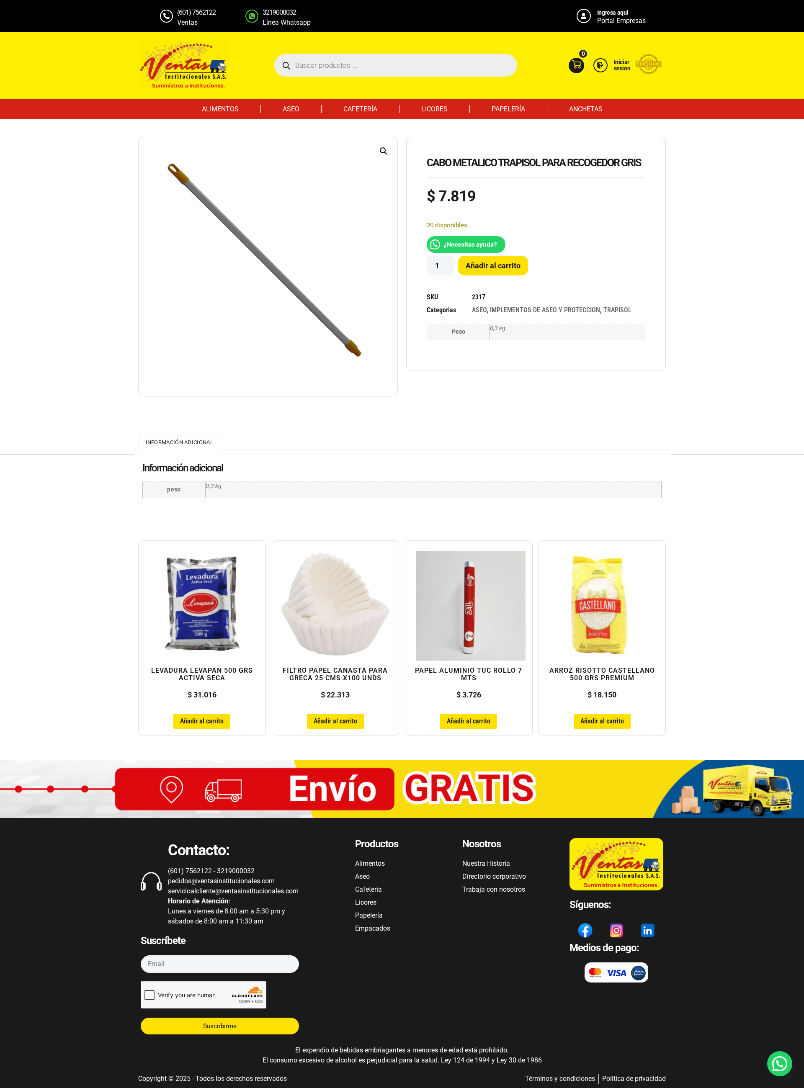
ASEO (291, 109)
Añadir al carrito (493, 265)
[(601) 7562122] (166, 16)
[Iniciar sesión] (600, 65)
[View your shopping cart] (576, 65)
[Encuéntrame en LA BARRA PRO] (649, 72)
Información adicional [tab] (179, 442)
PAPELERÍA (508, 109)
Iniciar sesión (622, 65)
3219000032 (279, 12)
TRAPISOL (617, 310)
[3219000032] (251, 16)
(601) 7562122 (196, 12)
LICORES (434, 109)
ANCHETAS (586, 109)
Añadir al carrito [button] (202, 721)
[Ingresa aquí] (584, 16)
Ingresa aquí (612, 12)
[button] (383, 151)
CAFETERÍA (360, 109)
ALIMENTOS (220, 109)
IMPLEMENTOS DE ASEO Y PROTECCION (545, 310)
